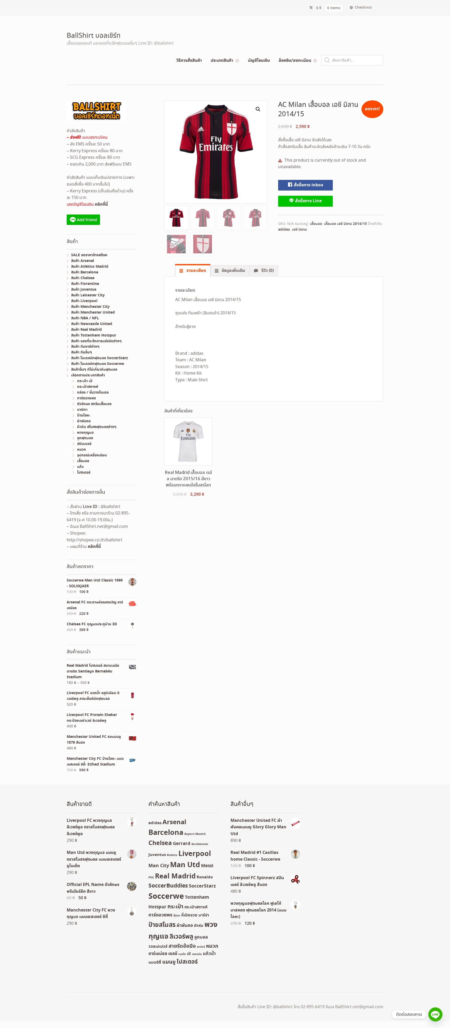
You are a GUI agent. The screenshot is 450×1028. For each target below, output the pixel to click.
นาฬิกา (82, 409)
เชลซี (172, 954)
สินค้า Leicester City (88, 295)
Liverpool (194, 854)
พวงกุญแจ (85, 432)
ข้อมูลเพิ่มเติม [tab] (233, 270)
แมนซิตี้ (154, 962)
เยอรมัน (197, 954)
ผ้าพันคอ (84, 421)
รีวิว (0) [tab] (267, 270)
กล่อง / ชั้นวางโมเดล (93, 392)
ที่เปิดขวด (189, 915)
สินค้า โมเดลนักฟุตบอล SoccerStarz (99, 358)
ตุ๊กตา (176, 916)
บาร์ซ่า (203, 915)
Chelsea (160, 843)
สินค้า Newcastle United (91, 324)
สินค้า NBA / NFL (85, 318)
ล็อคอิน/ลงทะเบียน (295, 60)
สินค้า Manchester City (90, 306)
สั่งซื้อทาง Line (308, 201)
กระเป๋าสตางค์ (87, 386)
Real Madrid (175, 876)
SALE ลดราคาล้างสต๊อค (89, 255)
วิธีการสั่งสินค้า (189, 60)
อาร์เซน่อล (157, 954)
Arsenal (174, 822)
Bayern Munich (195, 834)
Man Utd (185, 865)
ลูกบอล (201, 937)
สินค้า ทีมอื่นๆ (81, 352)
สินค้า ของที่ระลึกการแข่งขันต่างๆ (96, 341)
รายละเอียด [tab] (195, 270)
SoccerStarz (202, 886)
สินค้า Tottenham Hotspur (93, 335)
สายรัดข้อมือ (182, 946)
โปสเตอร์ (83, 472)
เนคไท (182, 954)
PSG (151, 878)
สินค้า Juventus (83, 289)
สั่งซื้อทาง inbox (308, 185)
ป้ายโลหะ (83, 415)
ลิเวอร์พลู (181, 936)
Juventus (157, 855)
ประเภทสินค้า (222, 60)
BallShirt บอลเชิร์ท (94, 36)
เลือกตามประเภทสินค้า (88, 375)
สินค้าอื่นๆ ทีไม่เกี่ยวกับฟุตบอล (94, 369)
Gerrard (181, 844)
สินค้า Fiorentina (85, 283)
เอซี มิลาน (299, 229)
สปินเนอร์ (84, 443)
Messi (207, 866)
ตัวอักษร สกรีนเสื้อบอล (94, 404)
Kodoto (172, 855)
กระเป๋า (175, 907)
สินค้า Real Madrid (86, 329)
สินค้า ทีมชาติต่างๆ (85, 346)
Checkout (363, 7)
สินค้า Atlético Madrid (89, 266)
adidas (284, 229)
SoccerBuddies (168, 886)
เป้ (189, 954)
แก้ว (80, 466)
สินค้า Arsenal (82, 261)
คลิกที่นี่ (101, 204)
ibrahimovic (199, 844)
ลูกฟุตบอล (85, 438)
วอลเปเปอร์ (157, 947)
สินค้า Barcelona (84, 272)
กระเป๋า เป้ (84, 381)
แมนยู (169, 962)
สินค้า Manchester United (93, 312)
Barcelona (165, 833)
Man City (158, 866)
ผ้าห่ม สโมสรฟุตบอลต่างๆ (96, 427)
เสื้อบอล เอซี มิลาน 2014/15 (345, 224)
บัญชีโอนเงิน (259, 60)
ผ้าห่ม (198, 926)
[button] (258, 109)
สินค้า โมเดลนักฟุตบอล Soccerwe (97, 363)
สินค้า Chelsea (82, 278)
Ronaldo (205, 877)
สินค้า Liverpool (84, 301)
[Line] (435, 1014)
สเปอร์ (201, 947)
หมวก (81, 449)
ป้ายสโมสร (162, 925)
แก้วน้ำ (209, 954)
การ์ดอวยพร (86, 398)
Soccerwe (166, 896)
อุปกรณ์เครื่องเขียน (92, 455)
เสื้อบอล (316, 224)
